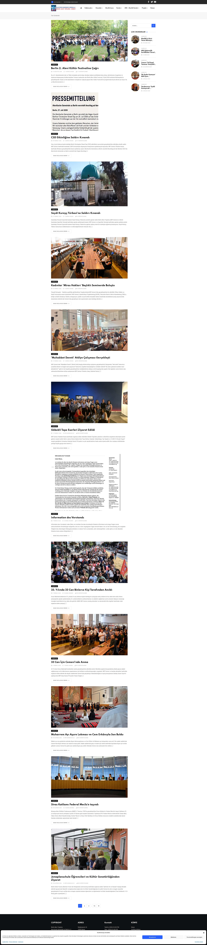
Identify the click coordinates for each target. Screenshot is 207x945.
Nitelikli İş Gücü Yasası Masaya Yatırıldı (146, 40)
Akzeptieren (152, 937)
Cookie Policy (5, 941)
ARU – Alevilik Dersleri (131, 8)
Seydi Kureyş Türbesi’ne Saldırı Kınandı (75, 213)
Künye (133, 927)
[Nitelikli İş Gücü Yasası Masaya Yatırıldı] (135, 39)
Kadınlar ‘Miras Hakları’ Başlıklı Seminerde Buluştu (75, 2)
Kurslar (118, 8)
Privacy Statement (13, 941)
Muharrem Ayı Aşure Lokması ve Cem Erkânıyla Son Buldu (87, 734)
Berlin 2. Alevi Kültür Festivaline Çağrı (75, 68)
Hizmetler (98, 8)
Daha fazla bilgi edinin (60, 86)
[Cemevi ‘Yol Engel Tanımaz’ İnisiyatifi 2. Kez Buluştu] (135, 63)
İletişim (152, 8)
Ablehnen (173, 937)
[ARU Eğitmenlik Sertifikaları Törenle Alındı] (135, 51)
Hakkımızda (88, 8)
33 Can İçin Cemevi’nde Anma (69, 662)
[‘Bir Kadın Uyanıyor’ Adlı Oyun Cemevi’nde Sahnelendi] (135, 75)
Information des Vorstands (67, 517)
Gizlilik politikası (135, 929)
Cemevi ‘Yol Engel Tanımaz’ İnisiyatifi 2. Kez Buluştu (148, 64)
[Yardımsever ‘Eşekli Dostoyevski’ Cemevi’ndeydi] (135, 87)
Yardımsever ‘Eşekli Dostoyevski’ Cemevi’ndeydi (148, 88)
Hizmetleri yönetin (199, 941)
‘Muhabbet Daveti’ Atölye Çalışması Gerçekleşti (80, 357)
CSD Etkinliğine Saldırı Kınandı (70, 137)
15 (94, 906)
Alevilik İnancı (109, 8)
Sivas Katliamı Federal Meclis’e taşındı (75, 804)
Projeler (144, 8)
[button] (204, 932)
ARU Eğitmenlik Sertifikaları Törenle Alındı (148, 52)
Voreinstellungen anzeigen (194, 937)
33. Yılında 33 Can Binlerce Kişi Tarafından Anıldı (81, 590)
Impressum (20, 941)
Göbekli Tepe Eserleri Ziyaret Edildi (73, 430)
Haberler (144, 36)
